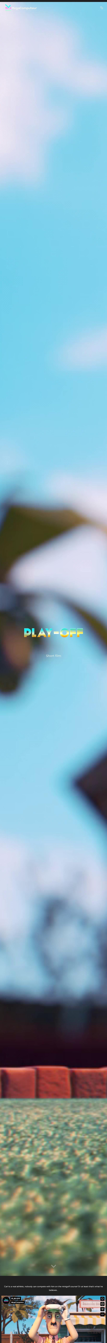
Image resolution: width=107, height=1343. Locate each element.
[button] (101, 7)
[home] (21, 7)
